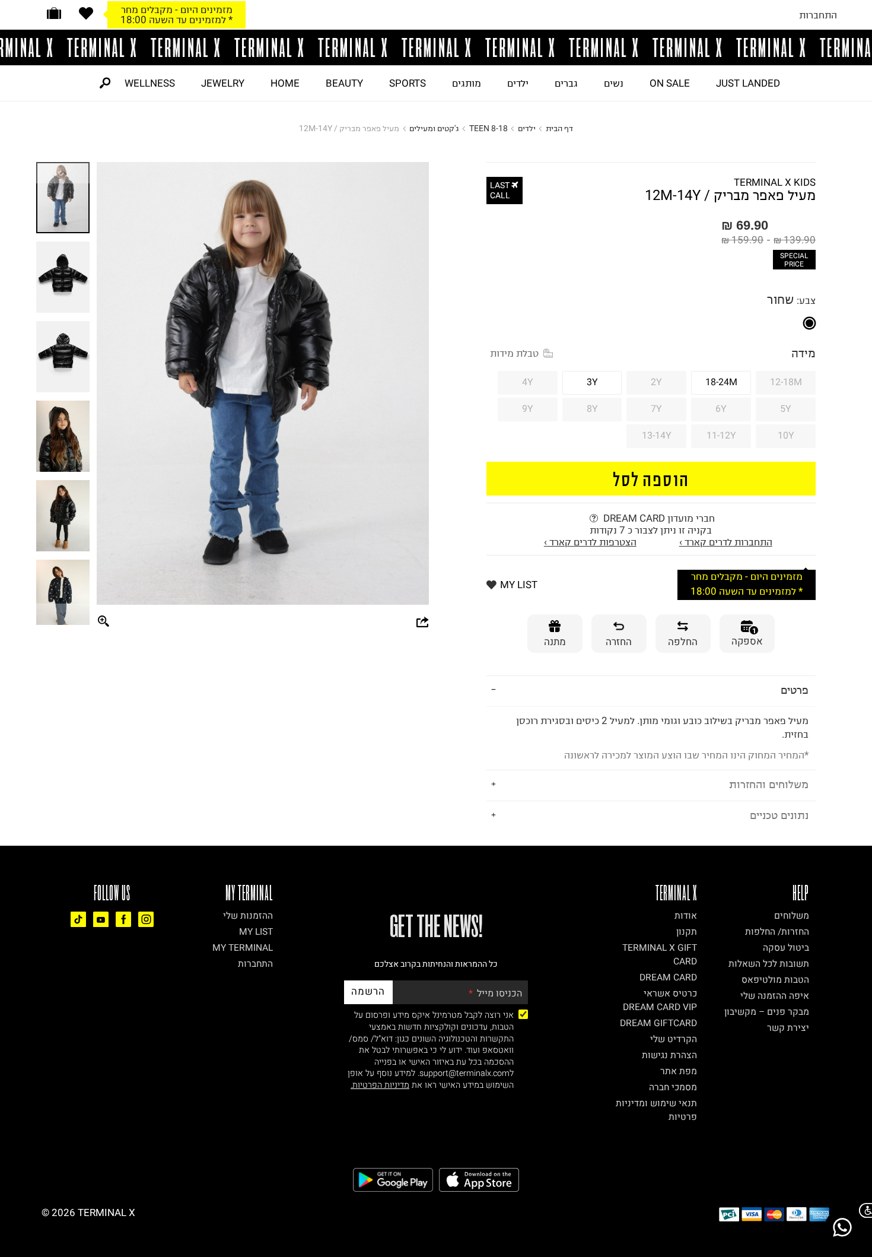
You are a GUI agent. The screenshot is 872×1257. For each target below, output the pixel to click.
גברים (566, 83)
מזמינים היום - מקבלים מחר (177, 9)
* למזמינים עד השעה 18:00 (176, 20)
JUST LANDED (748, 83)
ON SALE (670, 83)
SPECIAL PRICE (794, 260)
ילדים (518, 83)
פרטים (795, 690)
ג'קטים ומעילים (434, 128)
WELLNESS (150, 83)
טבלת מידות (514, 353)
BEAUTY (344, 83)
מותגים (466, 83)
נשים (613, 83)
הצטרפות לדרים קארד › (590, 542)
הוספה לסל (651, 478)
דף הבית (559, 128)
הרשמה (368, 991)
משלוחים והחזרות (769, 784)
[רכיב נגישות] (863, 1210)
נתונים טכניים (779, 815)
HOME (285, 83)
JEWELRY (222, 83)
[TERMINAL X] (436, 47)
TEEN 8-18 (488, 128)
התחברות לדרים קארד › (725, 542)
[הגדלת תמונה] (104, 622)
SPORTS (407, 83)
